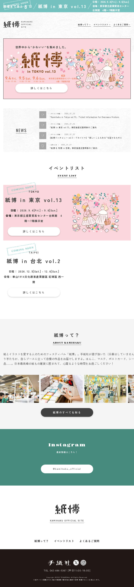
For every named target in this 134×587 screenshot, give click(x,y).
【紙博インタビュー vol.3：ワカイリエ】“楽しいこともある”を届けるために (85, 137)
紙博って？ (41, 541)
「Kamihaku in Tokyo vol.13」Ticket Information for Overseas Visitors (84, 117)
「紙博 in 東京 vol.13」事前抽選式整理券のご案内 (73, 127)
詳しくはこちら (42, 88)
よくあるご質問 (89, 541)
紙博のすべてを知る (67, 412)
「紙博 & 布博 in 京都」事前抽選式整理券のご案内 (73, 148)
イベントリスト (64, 541)
